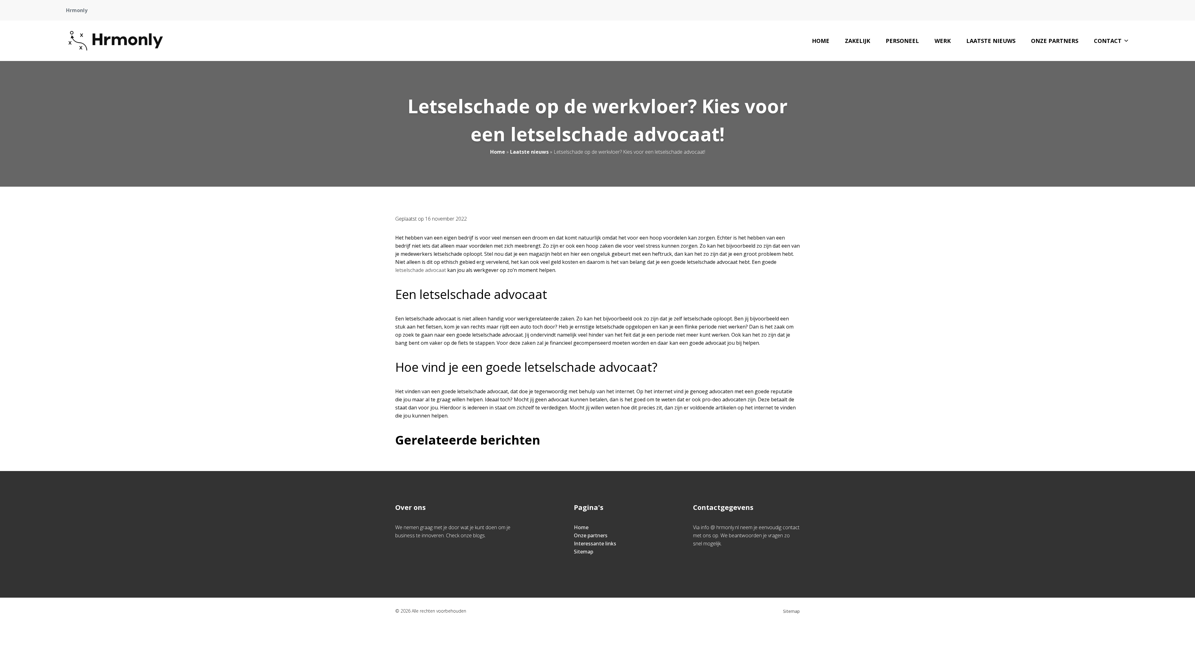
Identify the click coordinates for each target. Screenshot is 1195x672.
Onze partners (1054, 40)
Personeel (902, 40)
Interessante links (595, 543)
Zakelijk (857, 40)
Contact (1108, 40)
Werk (943, 40)
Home (820, 40)
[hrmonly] (116, 40)
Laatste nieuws (990, 40)
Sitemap (583, 551)
